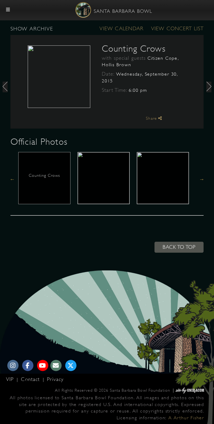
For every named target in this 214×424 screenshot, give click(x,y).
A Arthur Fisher (186, 417)
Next (201, 178)
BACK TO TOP (179, 247)
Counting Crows (133, 48)
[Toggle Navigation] (8, 10)
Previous (12, 178)
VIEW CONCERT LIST (177, 29)
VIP (10, 379)
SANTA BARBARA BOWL (123, 11)
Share (152, 118)
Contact (31, 379)
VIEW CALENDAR (121, 29)
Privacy (55, 379)
